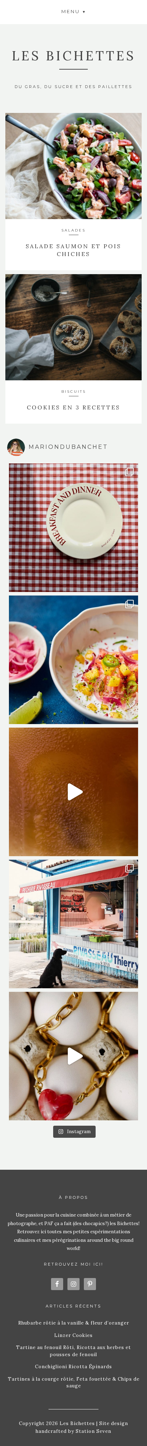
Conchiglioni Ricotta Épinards (73, 1367)
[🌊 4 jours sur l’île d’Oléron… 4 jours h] (73, 924)
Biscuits (73, 391)
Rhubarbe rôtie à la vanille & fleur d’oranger (73, 1323)
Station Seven (92, 1431)
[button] (73, 11)
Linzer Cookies (73, 1335)
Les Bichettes (74, 56)
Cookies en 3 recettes (73, 407)
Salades (73, 230)
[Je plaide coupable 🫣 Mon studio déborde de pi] (73, 527)
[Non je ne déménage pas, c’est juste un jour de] (73, 1056)
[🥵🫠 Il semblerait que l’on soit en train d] (73, 660)
